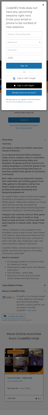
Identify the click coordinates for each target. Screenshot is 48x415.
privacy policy (27, 102)
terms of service (12, 102)
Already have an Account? (24, 92)
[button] (39, 42)
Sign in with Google (26, 78)
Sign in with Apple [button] (25, 85)
